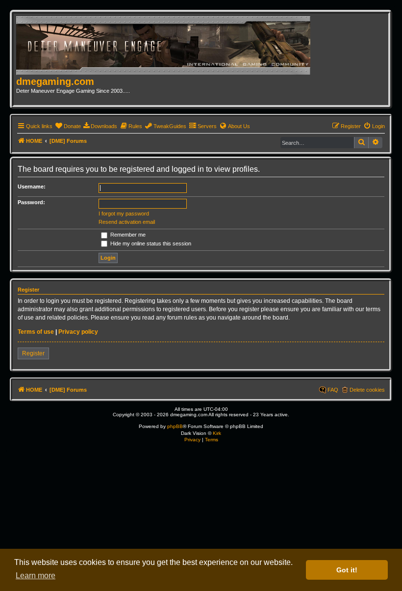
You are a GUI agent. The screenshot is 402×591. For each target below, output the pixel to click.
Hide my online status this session (150, 243)
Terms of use (36, 331)
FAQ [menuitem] (332, 390)
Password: (31, 202)
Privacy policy (78, 331)
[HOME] (166, 46)
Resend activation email (127, 222)
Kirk (217, 433)
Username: (32, 186)
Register (33, 353)
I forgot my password (124, 213)
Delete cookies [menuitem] (367, 390)
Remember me (127, 235)
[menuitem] (68, 126)
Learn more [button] (35, 575)
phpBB (175, 426)
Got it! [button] (346, 570)
